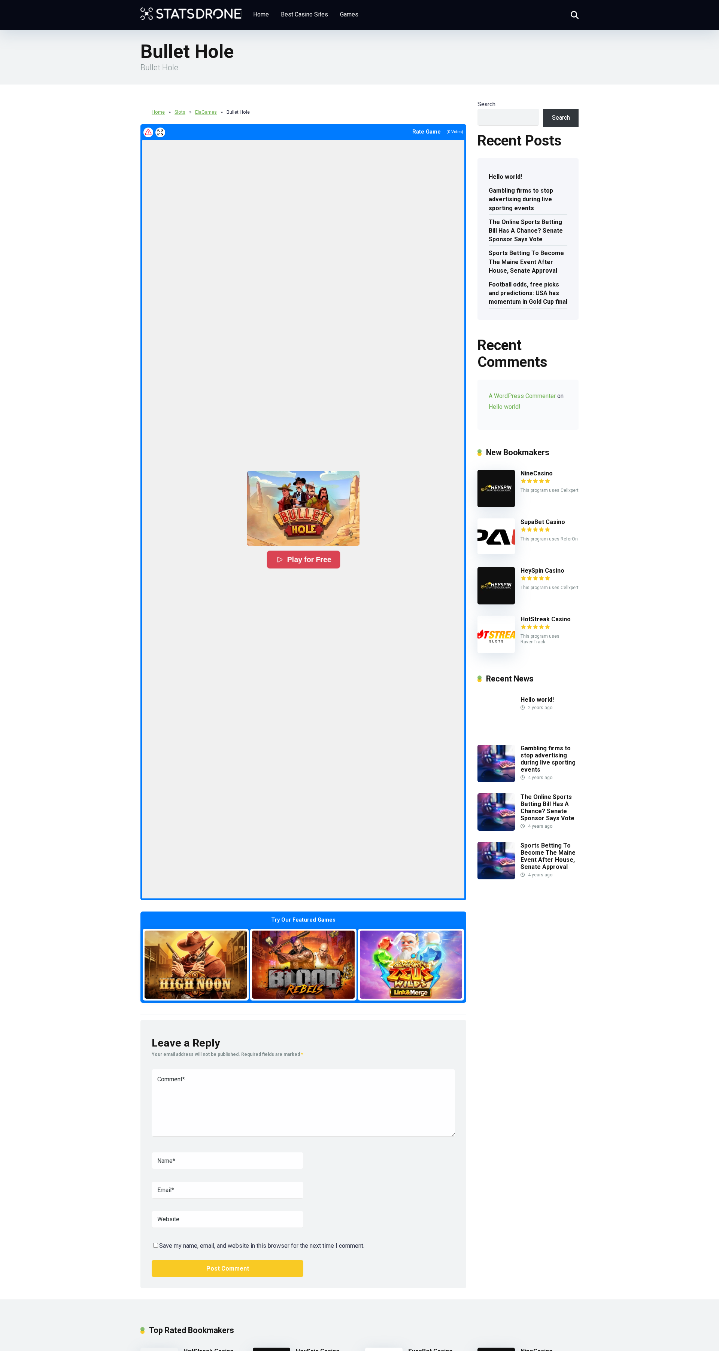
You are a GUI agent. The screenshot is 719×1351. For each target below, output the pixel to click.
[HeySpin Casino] (496, 602)
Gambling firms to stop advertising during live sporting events (521, 199)
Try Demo (196, 964)
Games (349, 14)
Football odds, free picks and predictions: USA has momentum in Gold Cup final (528, 293)
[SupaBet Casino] (496, 552)
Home (261, 14)
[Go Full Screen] (160, 132)
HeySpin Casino (542, 570)
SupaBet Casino (543, 522)
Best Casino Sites (304, 14)
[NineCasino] (496, 505)
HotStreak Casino (546, 619)
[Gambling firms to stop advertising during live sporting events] (496, 780)
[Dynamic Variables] (191, 11)
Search (486, 104)
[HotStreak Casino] (496, 651)
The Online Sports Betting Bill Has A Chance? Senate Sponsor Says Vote (526, 230)
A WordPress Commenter (522, 395)
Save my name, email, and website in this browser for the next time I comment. (261, 1245)
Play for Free (308, 559)
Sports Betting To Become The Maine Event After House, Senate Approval (526, 261)
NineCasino (537, 473)
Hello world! (505, 176)
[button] (303, 508)
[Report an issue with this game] (148, 132)
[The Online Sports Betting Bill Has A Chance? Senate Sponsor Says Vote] (496, 828)
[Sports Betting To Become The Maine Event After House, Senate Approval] (496, 877)
